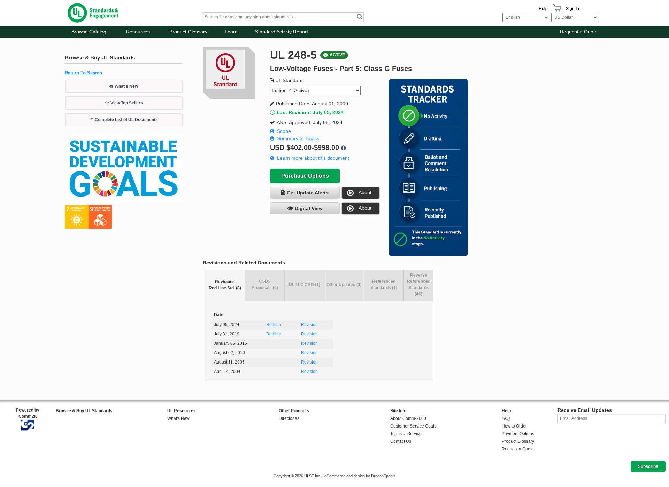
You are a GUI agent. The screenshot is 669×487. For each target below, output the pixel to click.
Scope (284, 131)
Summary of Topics (298, 138)
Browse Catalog (88, 31)
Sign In (572, 8)
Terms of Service (406, 433)
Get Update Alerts (308, 192)
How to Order (514, 426)
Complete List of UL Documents (126, 119)
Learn (231, 31)
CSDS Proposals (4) (265, 284)
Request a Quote (579, 31)
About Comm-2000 (408, 418)
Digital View (309, 208)
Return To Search (83, 72)
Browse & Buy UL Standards (84, 410)
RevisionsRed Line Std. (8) (225, 284)
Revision (309, 324)
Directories (289, 418)
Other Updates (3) (344, 284)
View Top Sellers (126, 103)
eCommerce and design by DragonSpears (360, 476)
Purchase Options (305, 176)
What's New (126, 86)
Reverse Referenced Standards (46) (418, 284)
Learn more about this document (313, 158)
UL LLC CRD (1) (304, 284)
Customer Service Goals (413, 426)
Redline (273, 324)
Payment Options (518, 433)
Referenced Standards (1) (383, 284)
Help (543, 8)
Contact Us (400, 441)
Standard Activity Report (281, 31)
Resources (138, 31)
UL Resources (181, 410)
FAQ (506, 418)
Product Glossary (188, 31)
